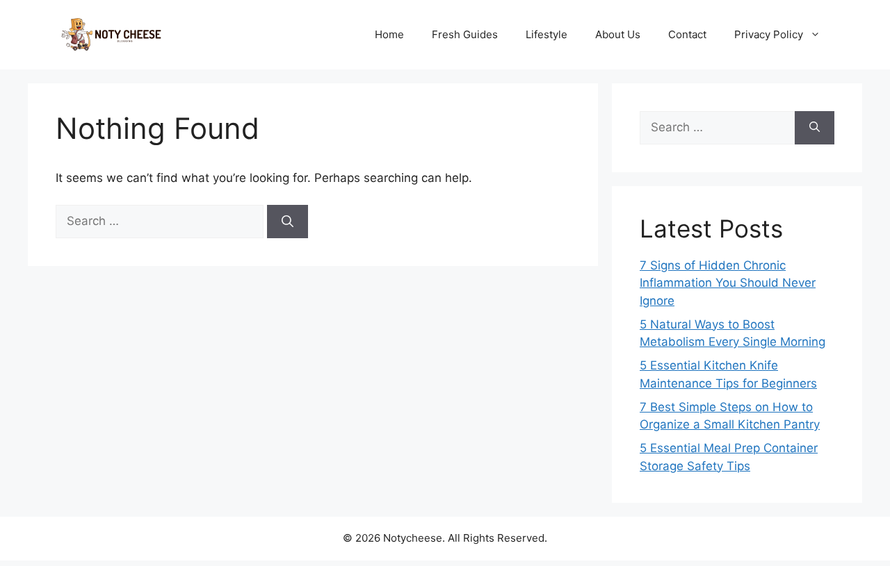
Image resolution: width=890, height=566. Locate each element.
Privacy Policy (768, 34)
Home (389, 34)
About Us (617, 34)
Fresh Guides (465, 34)
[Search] (287, 221)
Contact (687, 34)
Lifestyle (546, 34)
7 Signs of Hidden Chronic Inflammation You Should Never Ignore (728, 283)
